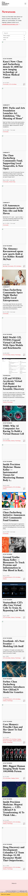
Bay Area (5, 266)
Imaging (19, 739)
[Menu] (25, 4)
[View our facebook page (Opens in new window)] (6, 885)
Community (5, 84)
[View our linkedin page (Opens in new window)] (17, 885)
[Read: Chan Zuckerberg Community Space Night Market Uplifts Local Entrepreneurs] (14, 292)
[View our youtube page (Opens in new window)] (24, 885)
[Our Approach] (5, 4)
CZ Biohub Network (7, 487)
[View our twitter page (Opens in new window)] (20, 885)
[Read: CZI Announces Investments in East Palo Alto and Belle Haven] (14, 206)
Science (12, 354)
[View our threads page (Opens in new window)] (13, 885)
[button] (14, 36)
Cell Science (6, 739)
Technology (18, 354)
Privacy (17, 892)
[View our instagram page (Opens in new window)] (10, 885)
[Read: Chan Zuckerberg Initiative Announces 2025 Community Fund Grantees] (14, 513)
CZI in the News (12, 84)
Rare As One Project (7, 740)
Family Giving (12, 181)
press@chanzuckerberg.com (10, 24)
